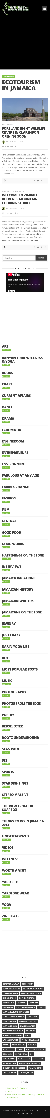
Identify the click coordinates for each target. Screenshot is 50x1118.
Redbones (32, 1045)
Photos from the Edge (21, 703)
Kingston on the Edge (12, 1035)
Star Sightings (15, 783)
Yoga (6, 904)
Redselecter (12, 726)
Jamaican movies (10, 1026)
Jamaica (41, 1007)
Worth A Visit (7, 125)
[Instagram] (23, 1113)
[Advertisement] (25, 42)
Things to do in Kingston (14, 1068)
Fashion (9, 498)
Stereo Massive (15, 795)
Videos (7, 847)
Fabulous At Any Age (20, 475)
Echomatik (11, 430)
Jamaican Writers (17, 601)
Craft (7, 384)
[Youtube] (31, 1113)
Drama (8, 418)
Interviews (11, 567)
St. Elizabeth (24, 1059)
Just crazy (11, 635)
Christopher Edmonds (33, 989)
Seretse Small (21, 1054)
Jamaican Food (9, 1021)
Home (9, 1091)
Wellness (10, 859)
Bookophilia (27, 984)
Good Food (6, 191)
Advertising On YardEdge (17, 1088)
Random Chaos (18, 1045)
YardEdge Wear (15, 893)
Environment (14, 464)
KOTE (6, 658)
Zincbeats (10, 916)
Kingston (30, 1031)
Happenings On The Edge (23, 555)
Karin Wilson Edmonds (13, 1031)
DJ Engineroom (9, 998)
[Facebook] (18, 1113)
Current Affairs (16, 395)
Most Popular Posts (20, 669)
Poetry (8, 715)
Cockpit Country (10, 993)
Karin (8, 142)
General (9, 521)
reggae (20, 1049)
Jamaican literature (28, 1021)
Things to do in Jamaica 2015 (23, 823)
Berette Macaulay (11, 984)
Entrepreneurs (15, 453)
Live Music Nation (10, 1040)
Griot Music (8, 1007)
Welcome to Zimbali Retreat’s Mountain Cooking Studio (19, 199)
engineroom (8, 1003)
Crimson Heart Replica (31, 993)
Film (5, 509)
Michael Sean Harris (30, 1040)
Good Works (13, 544)
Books (7, 373)
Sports (8, 772)
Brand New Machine (11, 989)
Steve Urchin (38, 1059)
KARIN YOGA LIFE (15, 646)
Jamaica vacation (27, 1026)
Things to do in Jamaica (29, 1063)
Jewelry (9, 623)
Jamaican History (17, 589)
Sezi (5, 760)
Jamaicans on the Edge (22, 612)
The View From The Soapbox (18, 808)
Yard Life (10, 882)
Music (7, 681)
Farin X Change (15, 487)
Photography (14, 692)
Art (5, 346)
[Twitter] (27, 1113)
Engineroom (13, 441)
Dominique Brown (27, 998)
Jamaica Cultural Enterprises (16, 1012)
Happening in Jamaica (25, 1007)
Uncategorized (15, 836)
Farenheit (21, 1003)
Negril (6, 1045)
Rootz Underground (20, 737)
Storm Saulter (9, 1063)
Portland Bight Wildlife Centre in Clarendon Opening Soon (23, 132)
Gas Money (33, 1003)
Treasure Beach (35, 1068)
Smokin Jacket (9, 1059)
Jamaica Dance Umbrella (13, 1017)
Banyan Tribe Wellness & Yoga (22, 359)
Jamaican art (32, 1017)
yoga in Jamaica (26, 1073)
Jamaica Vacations (18, 578)
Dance (7, 407)
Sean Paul (10, 749)
